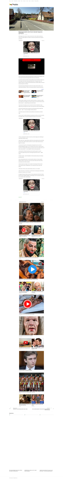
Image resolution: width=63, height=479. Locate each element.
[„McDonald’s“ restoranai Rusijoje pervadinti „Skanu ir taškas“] (11, 409)
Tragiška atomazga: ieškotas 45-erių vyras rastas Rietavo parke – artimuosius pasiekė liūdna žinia (46, 470)
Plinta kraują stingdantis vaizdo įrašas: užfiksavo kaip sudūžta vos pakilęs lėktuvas (15, 470)
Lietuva (19, 34)
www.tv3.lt (20, 197)
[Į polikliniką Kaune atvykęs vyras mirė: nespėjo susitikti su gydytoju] (31, 441)
